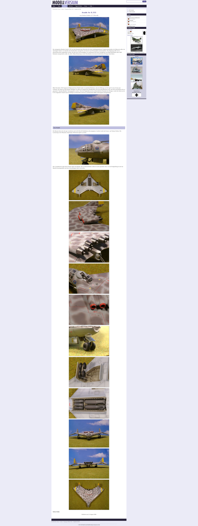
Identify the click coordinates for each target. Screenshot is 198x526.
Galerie (64, 6)
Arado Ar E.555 (137, 91)
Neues (59, 6)
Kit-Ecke (71, 6)
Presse (85, 6)
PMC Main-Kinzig (130, 20)
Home (54, 6)
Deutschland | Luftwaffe (136, 92)
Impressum (96, 524)
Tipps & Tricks (78, 6)
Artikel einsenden (132, 11)
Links (99, 524)
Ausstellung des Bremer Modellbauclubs (133, 17)
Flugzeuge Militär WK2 (69, 9)
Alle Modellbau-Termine (131, 26)
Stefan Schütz (137, 52)
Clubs (91, 6)
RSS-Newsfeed (131, 10)
